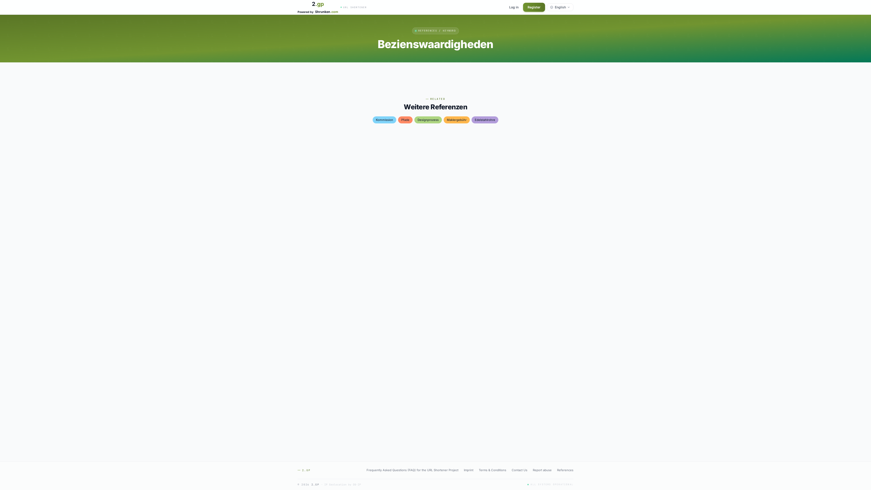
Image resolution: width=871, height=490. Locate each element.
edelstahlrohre (485, 120)
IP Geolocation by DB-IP (342, 484)
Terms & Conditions (492, 470)
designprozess (428, 120)
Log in (514, 7)
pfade (405, 120)
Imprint (468, 470)
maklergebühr (457, 120)
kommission (384, 120)
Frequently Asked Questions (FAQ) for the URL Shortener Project (412, 470)
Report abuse (542, 470)
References (565, 470)
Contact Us (519, 470)
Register (534, 7)
